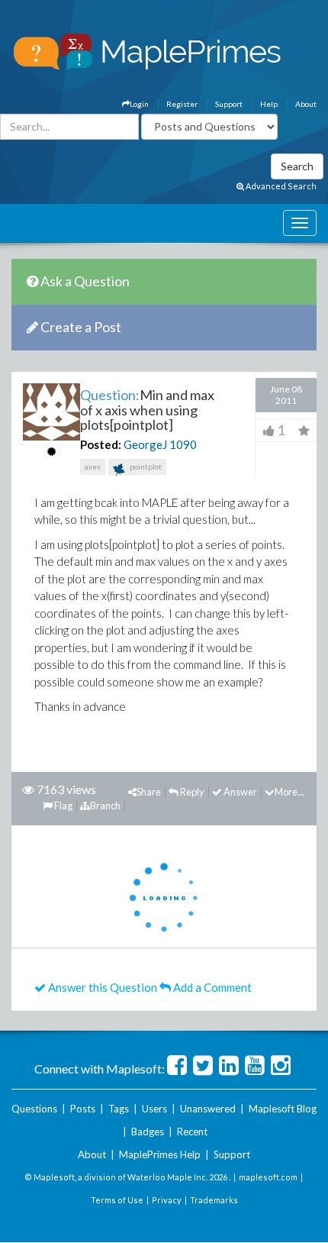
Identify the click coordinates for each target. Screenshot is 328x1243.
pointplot (145, 466)
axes (93, 466)
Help (269, 103)
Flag (62, 805)
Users (154, 1109)
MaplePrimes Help (160, 1154)
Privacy (167, 1200)
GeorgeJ (145, 444)
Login (139, 103)
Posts (82, 1109)
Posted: (100, 444)
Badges (147, 1131)
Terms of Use (117, 1200)
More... (289, 792)
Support (229, 103)
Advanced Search (280, 186)
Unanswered (208, 1109)
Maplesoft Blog (283, 1109)
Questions (34, 1109)
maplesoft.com (268, 1177)
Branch (105, 805)
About (306, 103)
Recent (192, 1131)
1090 (183, 444)
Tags (118, 1109)
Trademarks (214, 1200)
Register (182, 103)
